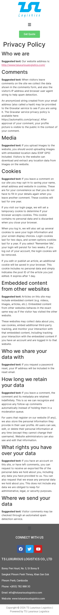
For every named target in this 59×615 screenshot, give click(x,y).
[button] (29, 24)
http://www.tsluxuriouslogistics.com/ (23, 65)
